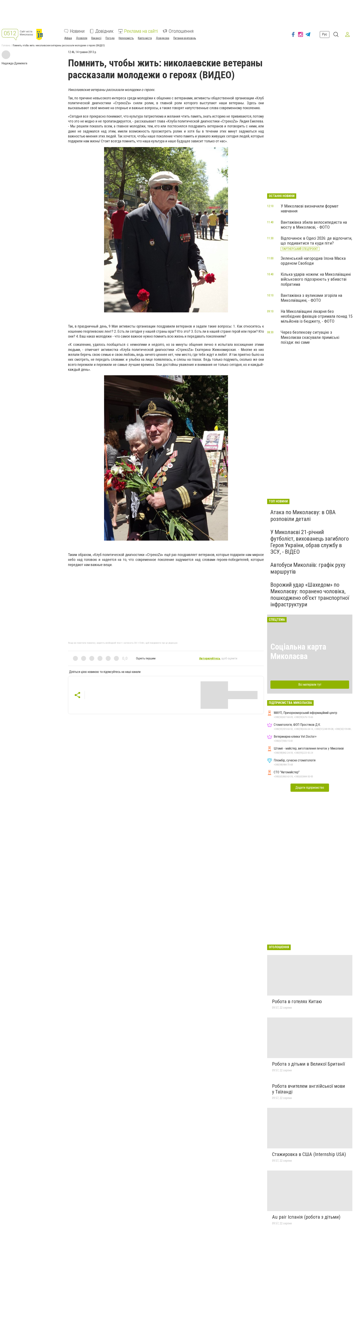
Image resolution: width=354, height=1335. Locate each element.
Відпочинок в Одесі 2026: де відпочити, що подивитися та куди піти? (316, 241)
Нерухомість (126, 38)
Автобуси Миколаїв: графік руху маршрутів (307, 568)
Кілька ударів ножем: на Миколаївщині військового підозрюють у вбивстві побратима (316, 279)
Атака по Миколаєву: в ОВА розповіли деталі (303, 515)
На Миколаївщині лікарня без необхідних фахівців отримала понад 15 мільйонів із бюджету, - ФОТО (316, 316)
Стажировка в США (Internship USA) (309, 1154)
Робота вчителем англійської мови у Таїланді (308, 1089)
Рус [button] (324, 34)
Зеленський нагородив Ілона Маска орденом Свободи (313, 261)
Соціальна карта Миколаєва (298, 651)
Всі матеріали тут (309, 684)
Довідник (104, 31)
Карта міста (145, 38)
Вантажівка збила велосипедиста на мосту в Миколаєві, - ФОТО (314, 225)
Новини (77, 31)
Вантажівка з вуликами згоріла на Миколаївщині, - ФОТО (311, 298)
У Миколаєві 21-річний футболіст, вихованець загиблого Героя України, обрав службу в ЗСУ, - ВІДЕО (309, 542)
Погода (110, 38)
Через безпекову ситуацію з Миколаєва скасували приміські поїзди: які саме (310, 337)
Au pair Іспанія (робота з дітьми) (306, 1217)
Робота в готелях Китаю (297, 1001)
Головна (6, 45)
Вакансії (96, 38)
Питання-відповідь (184, 38)
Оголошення (181, 31)
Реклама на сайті (141, 31)
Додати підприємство (309, 787)
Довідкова (162, 38)
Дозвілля (81, 38)
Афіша (68, 38)
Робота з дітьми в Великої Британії (308, 1064)
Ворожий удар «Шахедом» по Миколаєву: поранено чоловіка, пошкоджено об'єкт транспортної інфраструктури (309, 594)
